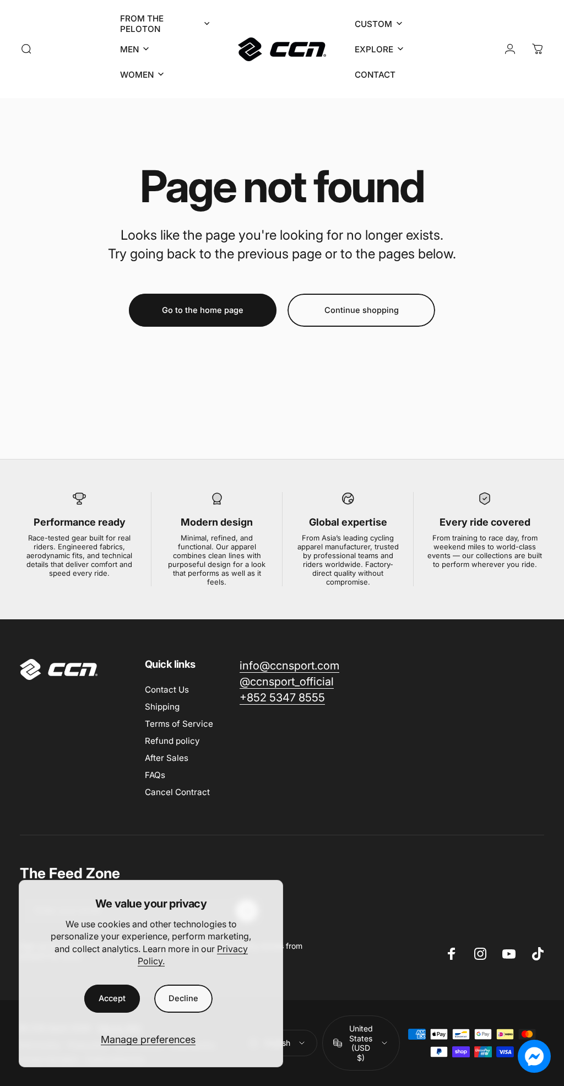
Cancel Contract (177, 792)
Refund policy (172, 741)
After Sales (166, 758)
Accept (112, 998)
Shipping (162, 706)
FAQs (155, 775)
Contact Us (167, 689)
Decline (183, 998)
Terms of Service (179, 723)
